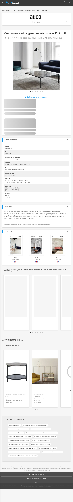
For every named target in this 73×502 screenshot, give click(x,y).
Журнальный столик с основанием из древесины (22, 448)
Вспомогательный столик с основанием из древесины (24, 452)
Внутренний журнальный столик (40, 429)
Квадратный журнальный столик (40, 444)
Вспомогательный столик (16, 433)
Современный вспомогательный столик (20, 436)
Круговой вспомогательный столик (18, 444)
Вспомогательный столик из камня (52, 452)
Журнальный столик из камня (47, 448)
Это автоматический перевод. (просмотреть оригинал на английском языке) (27, 224)
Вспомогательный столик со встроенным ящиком (23, 456)
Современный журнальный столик (18, 429)
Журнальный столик (14, 425)
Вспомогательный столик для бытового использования (41, 433)
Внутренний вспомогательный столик (45, 436)
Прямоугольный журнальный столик (19, 440)
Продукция (35, 22)
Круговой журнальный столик (40, 440)
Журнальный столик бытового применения (35, 425)
